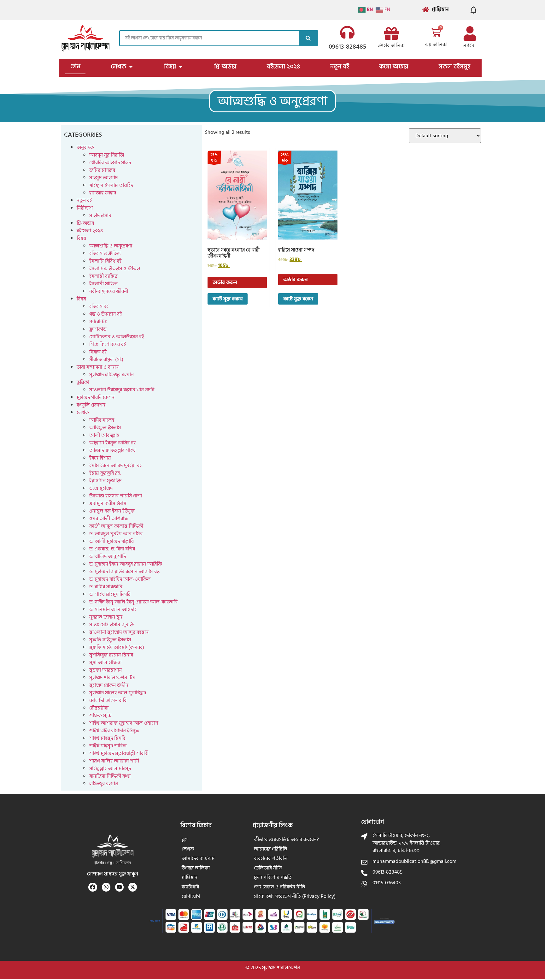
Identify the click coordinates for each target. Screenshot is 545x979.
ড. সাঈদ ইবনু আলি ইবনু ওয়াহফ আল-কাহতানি (133, 602)
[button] (272, 101)
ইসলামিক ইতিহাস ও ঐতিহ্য (114, 268)
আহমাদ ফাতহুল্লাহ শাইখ (112, 450)
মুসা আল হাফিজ (105, 662)
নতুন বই (84, 200)
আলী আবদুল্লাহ (104, 435)
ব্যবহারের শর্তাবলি (271, 858)
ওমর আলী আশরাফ (108, 518)
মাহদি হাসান (100, 215)
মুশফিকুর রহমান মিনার (111, 655)
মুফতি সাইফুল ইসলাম (110, 640)
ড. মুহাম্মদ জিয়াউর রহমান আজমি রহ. (124, 571)
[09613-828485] (347, 32)
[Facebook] (92, 887)
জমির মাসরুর (102, 170)
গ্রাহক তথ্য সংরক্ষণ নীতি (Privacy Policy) (295, 896)
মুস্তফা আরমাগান (105, 670)
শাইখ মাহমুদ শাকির (107, 746)
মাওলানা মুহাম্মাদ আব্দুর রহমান (119, 632)
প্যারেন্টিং (98, 321)
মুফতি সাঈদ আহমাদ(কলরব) (116, 647)
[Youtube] (119, 887)
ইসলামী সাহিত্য (103, 284)
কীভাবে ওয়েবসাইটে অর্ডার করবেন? (286, 839)
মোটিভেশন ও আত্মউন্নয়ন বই (116, 337)
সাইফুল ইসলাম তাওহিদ (111, 185)
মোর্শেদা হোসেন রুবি (107, 700)
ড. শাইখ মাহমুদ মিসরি (110, 594)
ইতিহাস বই (98, 306)
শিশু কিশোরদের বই (107, 344)
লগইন (468, 45)
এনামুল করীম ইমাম (107, 503)
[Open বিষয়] (181, 66)
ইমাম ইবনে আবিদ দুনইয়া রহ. (116, 465)
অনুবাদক (85, 147)
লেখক (83, 412)
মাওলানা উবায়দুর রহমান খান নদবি (121, 390)
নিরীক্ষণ (85, 208)
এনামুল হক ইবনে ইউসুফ (112, 511)
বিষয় (81, 299)
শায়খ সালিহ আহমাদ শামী (114, 761)
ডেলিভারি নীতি (268, 868)
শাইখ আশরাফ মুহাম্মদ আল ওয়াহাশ (123, 723)
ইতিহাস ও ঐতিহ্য (105, 253)
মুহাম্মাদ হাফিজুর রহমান (111, 375)
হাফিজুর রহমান (103, 784)
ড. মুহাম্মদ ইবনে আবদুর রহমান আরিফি (125, 564)
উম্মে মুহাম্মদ (101, 488)
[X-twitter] (132, 887)
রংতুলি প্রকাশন (91, 405)
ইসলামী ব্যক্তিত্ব (103, 276)
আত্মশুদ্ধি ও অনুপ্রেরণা (110, 246)
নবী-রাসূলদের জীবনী (108, 291)
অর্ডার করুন (225, 282)
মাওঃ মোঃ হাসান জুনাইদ (111, 624)
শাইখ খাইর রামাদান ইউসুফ (114, 731)
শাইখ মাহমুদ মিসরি (107, 738)
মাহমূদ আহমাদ (103, 178)
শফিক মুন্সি (100, 715)
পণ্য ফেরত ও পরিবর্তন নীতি (279, 887)
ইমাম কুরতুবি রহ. (105, 473)
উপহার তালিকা (392, 45)
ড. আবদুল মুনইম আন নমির (116, 534)
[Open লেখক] (131, 66)
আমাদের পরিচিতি (270, 849)
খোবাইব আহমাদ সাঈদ (110, 162)
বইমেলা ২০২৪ (90, 231)
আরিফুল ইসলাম (105, 428)
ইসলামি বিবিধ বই (105, 261)
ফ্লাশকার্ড (97, 329)
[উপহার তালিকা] (391, 33)
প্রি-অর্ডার (85, 223)
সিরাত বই (98, 352)
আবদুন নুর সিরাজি (106, 155)
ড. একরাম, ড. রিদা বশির (112, 549)
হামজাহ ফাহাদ (102, 193)
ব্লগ (185, 839)
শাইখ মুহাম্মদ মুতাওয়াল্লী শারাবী (119, 753)
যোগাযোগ (191, 896)
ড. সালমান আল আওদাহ (113, 609)
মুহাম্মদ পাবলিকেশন (95, 397)
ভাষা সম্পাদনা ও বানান (98, 367)
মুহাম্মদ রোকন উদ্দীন (108, 685)
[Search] (308, 38)
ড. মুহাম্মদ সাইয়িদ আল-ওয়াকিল (120, 579)
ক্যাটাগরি (190, 887)
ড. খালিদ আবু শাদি (107, 556)
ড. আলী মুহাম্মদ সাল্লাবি (111, 541)
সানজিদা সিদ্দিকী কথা (110, 776)
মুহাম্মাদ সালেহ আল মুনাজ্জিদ (117, 693)
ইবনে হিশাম (100, 458)
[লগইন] (470, 33)
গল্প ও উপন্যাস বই (105, 314)
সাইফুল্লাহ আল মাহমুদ (110, 768)
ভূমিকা (83, 382)
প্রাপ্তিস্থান (189, 877)
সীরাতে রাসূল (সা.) (106, 359)
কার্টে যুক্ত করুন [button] (228, 299)
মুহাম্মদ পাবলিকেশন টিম (112, 677)
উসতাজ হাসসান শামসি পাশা (115, 496)
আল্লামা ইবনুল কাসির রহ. (113, 443)
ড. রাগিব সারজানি (105, 587)
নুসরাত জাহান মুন (105, 617)
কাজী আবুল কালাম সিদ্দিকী (116, 526)
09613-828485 (347, 47)
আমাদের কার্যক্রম (198, 858)
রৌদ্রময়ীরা (98, 708)
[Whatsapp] (106, 887)
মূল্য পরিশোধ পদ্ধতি (273, 877)
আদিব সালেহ (101, 420)
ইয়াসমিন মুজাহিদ (105, 481)
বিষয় (81, 238)
